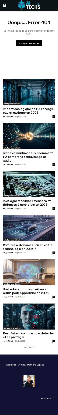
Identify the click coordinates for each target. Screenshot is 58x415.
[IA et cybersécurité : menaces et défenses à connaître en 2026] (29, 184)
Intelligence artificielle (12, 104)
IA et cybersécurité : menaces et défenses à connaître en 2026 (27, 203)
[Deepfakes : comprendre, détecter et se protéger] (29, 317)
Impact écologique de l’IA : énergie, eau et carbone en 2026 (28, 111)
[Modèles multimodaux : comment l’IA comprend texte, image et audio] (29, 136)
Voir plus (28, 347)
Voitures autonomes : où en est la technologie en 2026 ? (27, 247)
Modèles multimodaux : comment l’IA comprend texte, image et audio (28, 156)
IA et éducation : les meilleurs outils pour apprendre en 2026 (26, 291)
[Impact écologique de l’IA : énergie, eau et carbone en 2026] (29, 92)
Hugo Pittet (8, 116)
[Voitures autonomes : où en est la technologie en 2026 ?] (29, 228)
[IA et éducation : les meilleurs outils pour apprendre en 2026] (29, 272)
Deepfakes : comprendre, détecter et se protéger (28, 335)
